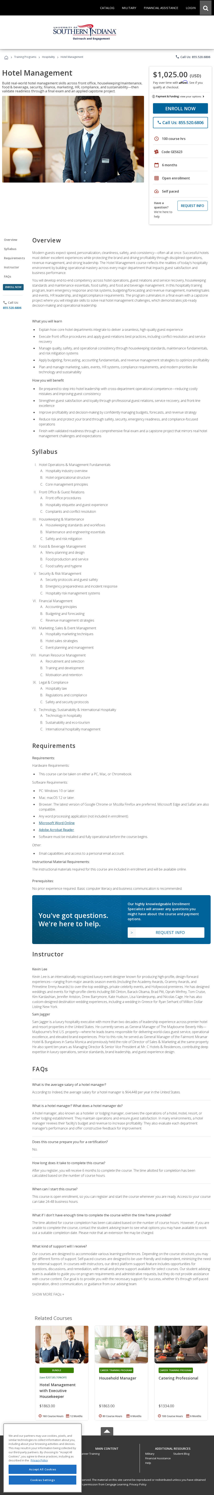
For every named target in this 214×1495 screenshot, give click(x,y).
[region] (42, 1457)
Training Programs (25, 57)
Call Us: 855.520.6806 (192, 57)
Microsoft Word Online (57, 823)
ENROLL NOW (180, 108)
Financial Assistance (158, 1458)
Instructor (11, 267)
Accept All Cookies (42, 1469)
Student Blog (181, 1454)
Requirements (14, 258)
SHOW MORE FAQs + (48, 1294)
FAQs (7, 276)
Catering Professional (178, 1378)
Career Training (89, 1454)
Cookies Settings (42, 1480)
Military (149, 1454)
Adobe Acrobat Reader (56, 829)
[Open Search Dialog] (205, 7)
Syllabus (10, 249)
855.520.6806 (12, 308)
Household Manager (117, 1378)
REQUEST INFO (192, 205)
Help (148, 1463)
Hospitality (48, 57)
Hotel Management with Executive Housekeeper (57, 1390)
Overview (10, 240)
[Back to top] (107, 1447)
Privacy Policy (137, 1484)
